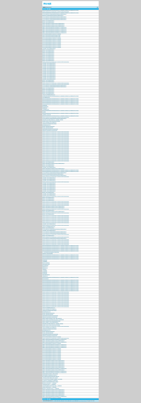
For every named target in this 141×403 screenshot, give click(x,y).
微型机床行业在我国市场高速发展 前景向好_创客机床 (50, 381)
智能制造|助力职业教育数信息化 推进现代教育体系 (49, 130)
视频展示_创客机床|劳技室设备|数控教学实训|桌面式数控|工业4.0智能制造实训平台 (54, 27)
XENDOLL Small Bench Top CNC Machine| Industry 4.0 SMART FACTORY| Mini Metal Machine (55, 11)
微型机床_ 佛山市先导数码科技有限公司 (48, 20)
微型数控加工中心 (45, 268)
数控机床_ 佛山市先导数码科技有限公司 (48, 22)
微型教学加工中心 (45, 266)
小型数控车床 (44, 269)
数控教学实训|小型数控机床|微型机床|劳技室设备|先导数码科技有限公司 (52, 15)
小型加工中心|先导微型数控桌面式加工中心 (48, 94)
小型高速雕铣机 (44, 261)
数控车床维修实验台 (45, 265)
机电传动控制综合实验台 (46, 264)
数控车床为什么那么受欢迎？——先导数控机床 (49, 383)
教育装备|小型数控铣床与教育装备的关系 (48, 126)
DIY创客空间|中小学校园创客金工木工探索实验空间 (50, 380)
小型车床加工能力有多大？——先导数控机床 (49, 384)
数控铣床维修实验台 (45, 106)
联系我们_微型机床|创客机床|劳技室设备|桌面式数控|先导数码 (51, 35)
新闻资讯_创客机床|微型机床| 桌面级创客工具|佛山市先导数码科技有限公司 (53, 23)
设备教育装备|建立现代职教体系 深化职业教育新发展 (50, 315)
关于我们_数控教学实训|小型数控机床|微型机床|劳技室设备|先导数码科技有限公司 (54, 14)
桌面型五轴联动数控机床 (46, 274)
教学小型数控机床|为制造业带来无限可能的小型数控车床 (50, 376)
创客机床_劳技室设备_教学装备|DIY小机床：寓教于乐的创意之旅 (52, 318)
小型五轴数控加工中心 (45, 109)
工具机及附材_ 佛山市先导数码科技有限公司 (49, 48)
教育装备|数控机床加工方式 (46, 311)
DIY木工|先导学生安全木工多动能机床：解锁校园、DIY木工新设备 (52, 379)
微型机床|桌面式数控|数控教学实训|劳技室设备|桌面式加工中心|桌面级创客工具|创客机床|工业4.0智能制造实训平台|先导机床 (60, 10)
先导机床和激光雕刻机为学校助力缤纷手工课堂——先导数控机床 (52, 385)
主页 (97, 7)
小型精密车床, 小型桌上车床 (46, 114)
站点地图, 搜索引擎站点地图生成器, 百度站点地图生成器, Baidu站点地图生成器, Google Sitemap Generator (70, 400)
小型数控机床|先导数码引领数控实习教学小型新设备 (50, 377)
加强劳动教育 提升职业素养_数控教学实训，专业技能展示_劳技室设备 (52, 119)
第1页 (50, 399)
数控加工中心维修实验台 (46, 262)
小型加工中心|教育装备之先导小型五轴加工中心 (49, 122)
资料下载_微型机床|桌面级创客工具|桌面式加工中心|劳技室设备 (51, 39)
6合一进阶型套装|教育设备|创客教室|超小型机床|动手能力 (50, 252)
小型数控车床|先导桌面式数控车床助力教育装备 (49, 123)
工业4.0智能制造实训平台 (46, 97)
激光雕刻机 (44, 111)
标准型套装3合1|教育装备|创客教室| (47, 253)
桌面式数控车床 (44, 107)
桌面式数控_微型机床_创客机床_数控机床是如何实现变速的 (51, 121)
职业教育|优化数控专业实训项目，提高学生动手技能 (50, 373)
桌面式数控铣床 (44, 105)
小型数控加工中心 (45, 276)
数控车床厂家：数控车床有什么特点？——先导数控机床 (50, 388)
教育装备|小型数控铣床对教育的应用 (47, 127)
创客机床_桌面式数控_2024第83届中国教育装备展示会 (50, 322)
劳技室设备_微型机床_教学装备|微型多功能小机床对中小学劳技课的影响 (53, 319)
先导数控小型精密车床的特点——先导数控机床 (49, 387)
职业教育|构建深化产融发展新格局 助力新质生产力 (49, 375)
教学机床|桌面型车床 (45, 278)
